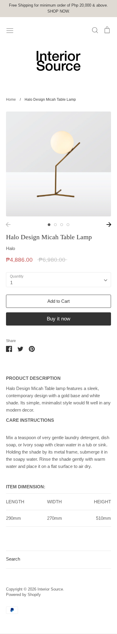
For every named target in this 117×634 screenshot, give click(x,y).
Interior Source (50, 589)
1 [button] (49, 224)
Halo (10, 248)
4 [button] (68, 224)
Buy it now (58, 319)
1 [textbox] (11, 282)
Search (13, 558)
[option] (58, 164)
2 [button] (55, 224)
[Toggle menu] (10, 30)
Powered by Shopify (23, 594)
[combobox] (58, 279)
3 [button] (61, 224)
